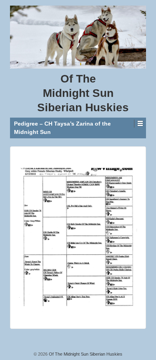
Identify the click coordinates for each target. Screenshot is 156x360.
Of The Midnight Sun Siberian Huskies (85, 354)
